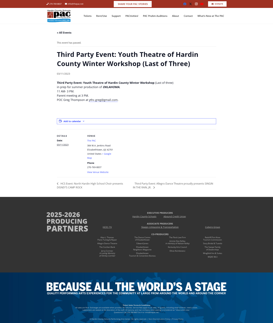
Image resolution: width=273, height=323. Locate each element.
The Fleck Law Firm (177, 237)
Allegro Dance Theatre (107, 243)
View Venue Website (98, 172)
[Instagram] (196, 4)
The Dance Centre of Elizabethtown (142, 238)
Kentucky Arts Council (177, 247)
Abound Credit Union (175, 216)
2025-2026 (63, 214)
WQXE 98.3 (212, 257)
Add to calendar (72, 121)
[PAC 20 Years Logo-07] (58, 16)
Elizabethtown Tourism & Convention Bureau (142, 254)
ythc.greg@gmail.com (103, 100)
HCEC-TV (107, 227)
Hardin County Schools (144, 216)
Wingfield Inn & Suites (212, 253)
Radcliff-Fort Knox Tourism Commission (212, 238)
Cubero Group (212, 227)
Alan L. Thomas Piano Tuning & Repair (107, 238)
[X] (190, 4)
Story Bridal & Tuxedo (212, 243)
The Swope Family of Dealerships (212, 248)
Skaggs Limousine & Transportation (160, 227)
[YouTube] (202, 4)
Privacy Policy (177, 319)
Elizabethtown (142, 247)
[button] (92, 16)
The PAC (91, 140)
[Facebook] (185, 4)
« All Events (64, 32)
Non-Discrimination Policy (159, 319)
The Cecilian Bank (107, 247)
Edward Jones (142, 243)
